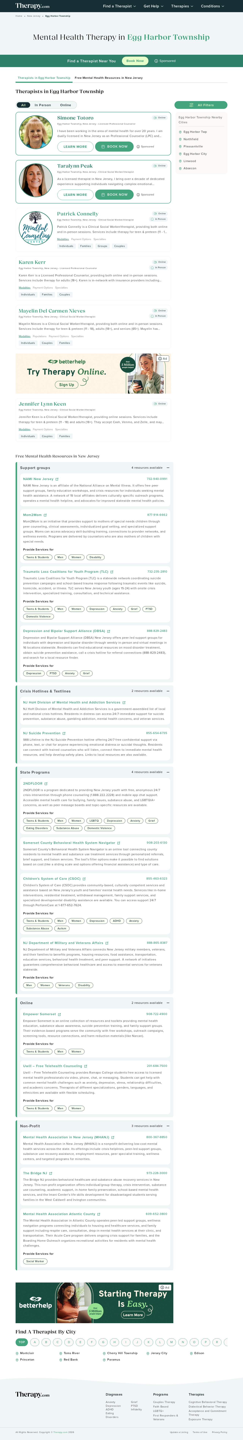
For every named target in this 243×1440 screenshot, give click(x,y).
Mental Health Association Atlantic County (59, 1213)
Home (19, 16)
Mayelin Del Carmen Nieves (52, 311)
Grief (134, 1402)
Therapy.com (60, 1432)
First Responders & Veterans (165, 1417)
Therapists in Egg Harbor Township (44, 78)
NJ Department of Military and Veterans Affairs (64, 942)
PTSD (134, 1406)
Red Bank (71, 1359)
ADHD (110, 1410)
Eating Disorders (112, 1415)
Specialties (100, 239)
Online (65, 105)
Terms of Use (200, 1432)
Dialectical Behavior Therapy (207, 1407)
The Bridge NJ (35, 1173)
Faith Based (161, 1407)
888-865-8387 (157, 943)
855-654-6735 (156, 733)
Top (22, 1342)
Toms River (72, 1353)
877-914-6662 (157, 515)
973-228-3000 (157, 1173)
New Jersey (33, 16)
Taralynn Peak (75, 166)
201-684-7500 (157, 1066)
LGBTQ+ (158, 1411)
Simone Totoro (75, 118)
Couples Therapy (164, 1402)
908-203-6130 (157, 842)
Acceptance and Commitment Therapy (207, 1413)
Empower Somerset (40, 1014)
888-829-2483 (157, 631)
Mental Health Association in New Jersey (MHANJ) (66, 1137)
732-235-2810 (157, 571)
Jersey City (159, 1353)
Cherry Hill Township (122, 1353)
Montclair (27, 1353)
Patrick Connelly (78, 214)
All (23, 105)
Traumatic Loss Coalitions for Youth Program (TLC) (66, 571)
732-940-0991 (157, 479)
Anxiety (110, 1402)
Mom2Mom (33, 514)
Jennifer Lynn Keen (42, 404)
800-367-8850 (156, 1137)
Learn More (75, 146)
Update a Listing (179, 1432)
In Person (43, 105)
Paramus (113, 1359)
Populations (40, 336)
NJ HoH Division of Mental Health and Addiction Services (72, 702)
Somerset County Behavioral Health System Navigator (69, 842)
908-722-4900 (156, 1014)
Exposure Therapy (200, 1419)
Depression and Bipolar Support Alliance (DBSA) (64, 630)
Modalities (63, 239)
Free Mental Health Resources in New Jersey (109, 78)
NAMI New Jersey (39, 478)
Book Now (117, 146)
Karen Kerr (32, 262)
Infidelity (136, 1410)
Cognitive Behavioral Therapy (208, 1402)
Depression (113, 1406)
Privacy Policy (219, 1432)
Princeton (27, 1359)
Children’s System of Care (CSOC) (52, 878)
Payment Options (81, 239)
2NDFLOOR (33, 783)
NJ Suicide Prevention (42, 733)
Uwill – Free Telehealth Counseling (53, 1065)
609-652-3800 (156, 1214)
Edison (199, 1353)
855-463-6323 (156, 878)
